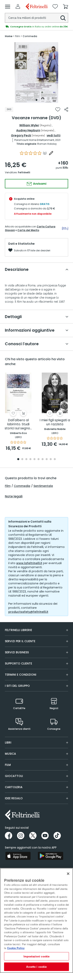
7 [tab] (42, 459)
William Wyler (29, 125)
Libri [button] (8, 742)
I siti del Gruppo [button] (17, 686)
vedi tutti (53, 135)
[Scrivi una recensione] (51, 153)
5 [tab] (34, 459)
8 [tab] (46, 459)
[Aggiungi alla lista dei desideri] (57, 109)
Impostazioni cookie (36, 956)
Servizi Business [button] (17, 652)
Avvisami (39, 184)
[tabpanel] (36, 72)
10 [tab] (55, 459)
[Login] (17, 6)
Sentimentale (43, 486)
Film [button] (8, 765)
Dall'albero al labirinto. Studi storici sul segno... (18, 424)
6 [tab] (38, 459)
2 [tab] (22, 459)
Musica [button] (10, 754)
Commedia (22, 486)
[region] (36, 920)
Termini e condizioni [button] (20, 675)
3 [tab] (26, 459)
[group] (36, 26)
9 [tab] (51, 459)
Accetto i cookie (36, 967)
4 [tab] (30, 459)
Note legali (14, 496)
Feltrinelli (24, 172)
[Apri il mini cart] (65, 6)
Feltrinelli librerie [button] (18, 630)
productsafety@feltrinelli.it (28, 612)
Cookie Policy (16, 948)
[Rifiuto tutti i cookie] (68, 873)
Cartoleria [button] (14, 787)
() (45, 153)
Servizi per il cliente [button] (20, 641)
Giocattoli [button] (14, 776)
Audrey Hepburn (28, 130)
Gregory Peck (21, 135)
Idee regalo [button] (14, 798)
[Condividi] (66, 109)
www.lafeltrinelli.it (29, 563)
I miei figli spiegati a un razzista (55, 422)
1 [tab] (36, 100)
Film (8, 486)
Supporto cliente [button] (18, 663)
